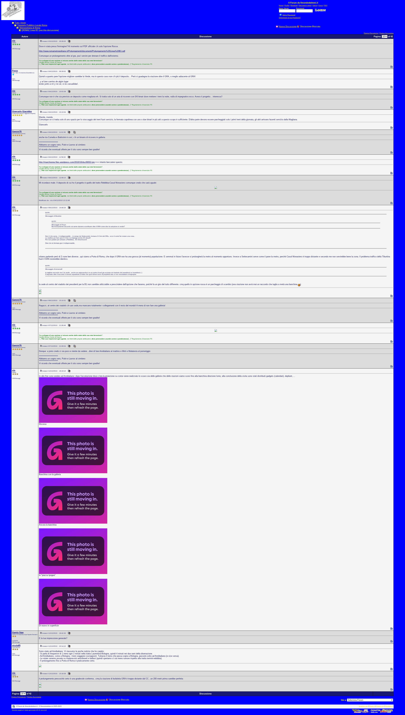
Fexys (15, 71)
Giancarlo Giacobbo (22, 111)
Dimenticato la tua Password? (290, 18)
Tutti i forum (20, 23)
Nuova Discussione (288, 26)
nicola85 (16, 645)
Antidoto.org (363, 706)
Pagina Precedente (371, 33)
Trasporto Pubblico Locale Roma (32, 25)
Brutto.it (372, 706)
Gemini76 (17, 131)
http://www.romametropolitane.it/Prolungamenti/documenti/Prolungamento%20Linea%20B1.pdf (82, 51)
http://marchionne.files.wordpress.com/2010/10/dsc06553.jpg (67, 162)
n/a (13, 40)
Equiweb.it (389, 706)
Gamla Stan (18, 632)
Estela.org (380, 706)
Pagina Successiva (386, 33)
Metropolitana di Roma (30, 28)
